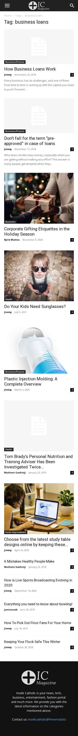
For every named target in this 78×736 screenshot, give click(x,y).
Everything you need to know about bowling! (38, 604)
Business (10, 221)
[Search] (72, 5)
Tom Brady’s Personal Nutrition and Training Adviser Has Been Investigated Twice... (38, 461)
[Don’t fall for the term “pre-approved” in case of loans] (39, 115)
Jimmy (8, 74)
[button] (7, 5)
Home (7, 15)
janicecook (10, 609)
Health (8, 299)
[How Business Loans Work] (39, 46)
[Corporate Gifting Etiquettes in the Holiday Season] (39, 198)
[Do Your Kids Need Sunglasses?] (39, 275)
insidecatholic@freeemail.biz (47, 719)
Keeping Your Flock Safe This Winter (32, 642)
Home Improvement (15, 532)
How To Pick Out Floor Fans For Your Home (37, 623)
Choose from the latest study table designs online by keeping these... (37, 542)
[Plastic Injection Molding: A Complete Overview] (39, 348)
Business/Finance (14, 61)
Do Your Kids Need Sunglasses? (35, 306)
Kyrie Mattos (12, 239)
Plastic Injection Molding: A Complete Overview (30, 381)
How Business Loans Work (30, 69)
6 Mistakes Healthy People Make (29, 561)
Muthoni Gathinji (15, 472)
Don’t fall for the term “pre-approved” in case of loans (29, 141)
